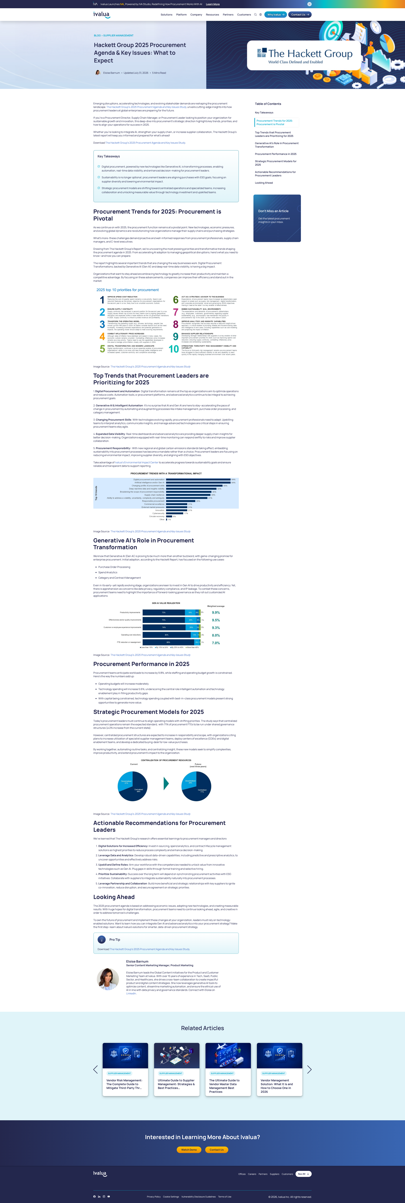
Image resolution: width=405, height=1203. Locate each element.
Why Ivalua (274, 14)
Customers (244, 14)
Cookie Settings (171, 1196)
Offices (242, 1173)
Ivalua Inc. (284, 1197)
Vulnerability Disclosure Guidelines (198, 1196)
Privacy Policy (154, 1196)
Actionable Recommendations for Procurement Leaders (275, 173)
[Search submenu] (255, 14)
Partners (228, 14)
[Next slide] (306, 1069)
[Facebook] (94, 1196)
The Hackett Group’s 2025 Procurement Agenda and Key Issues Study (145, 142)
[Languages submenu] (260, 14)
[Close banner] (309, 4)
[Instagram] (104, 1196)
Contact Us (298, 14)
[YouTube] (109, 1196)
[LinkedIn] (99, 1196)
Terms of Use (224, 1196)
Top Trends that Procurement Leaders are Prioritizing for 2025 (274, 134)
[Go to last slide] (98, 1069)
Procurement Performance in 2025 (275, 154)
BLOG (97, 35)
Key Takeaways (264, 112)
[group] (125, 1069)
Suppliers (274, 1173)
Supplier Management (118, 35)
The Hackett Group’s (146, 107)
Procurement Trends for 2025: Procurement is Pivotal (275, 122)
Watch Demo (189, 1149)
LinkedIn (131, 993)
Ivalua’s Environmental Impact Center (136, 462)
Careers (252, 1173)
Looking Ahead (264, 182)
